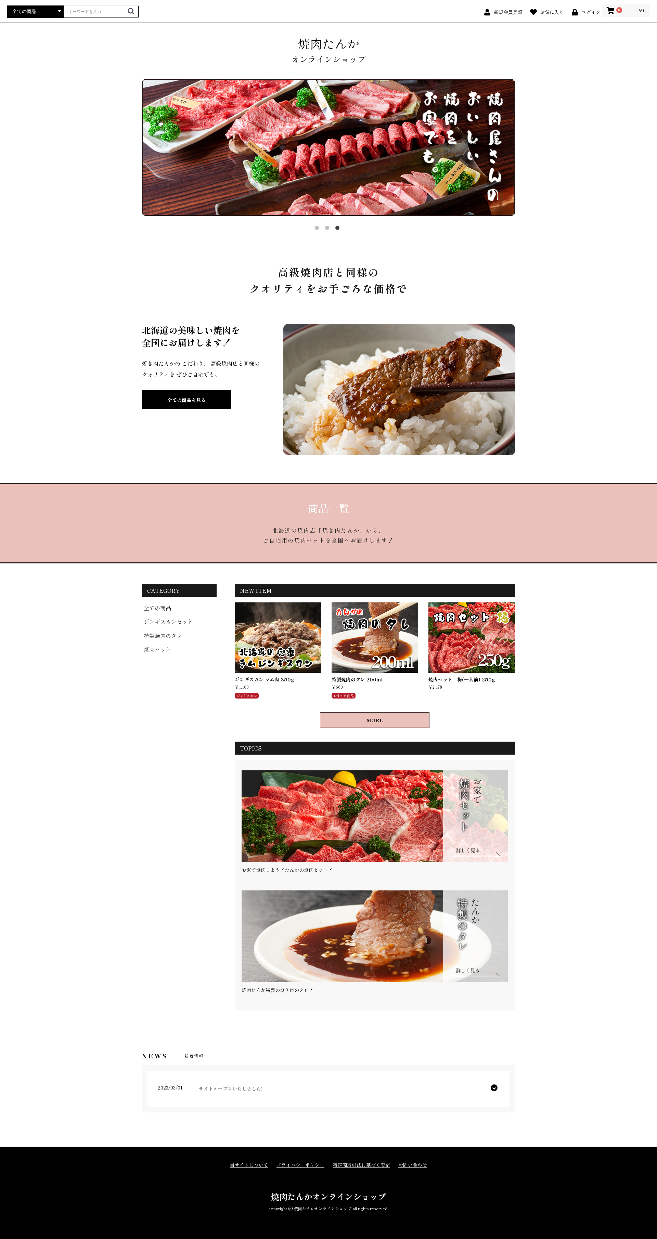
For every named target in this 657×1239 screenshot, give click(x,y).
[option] (328, 146)
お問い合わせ (412, 1165)
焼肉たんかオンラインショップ (328, 1196)
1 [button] (318, 229)
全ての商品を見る (186, 399)
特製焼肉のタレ (163, 635)
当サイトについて (249, 1165)
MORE (374, 720)
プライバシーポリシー (300, 1165)
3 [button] (338, 229)
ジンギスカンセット (168, 621)
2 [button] (328, 229)
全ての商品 (157, 608)
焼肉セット (157, 649)
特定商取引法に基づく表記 (361, 1165)
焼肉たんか (328, 50)
